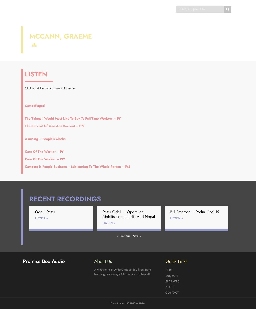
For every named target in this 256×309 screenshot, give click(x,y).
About (135, 9)
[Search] (227, 9)
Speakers (115, 9)
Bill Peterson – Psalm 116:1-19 (194, 212)
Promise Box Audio (36, 9)
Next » (137, 236)
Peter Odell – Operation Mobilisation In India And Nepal (129, 214)
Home (74, 9)
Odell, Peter (45, 212)
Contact (155, 9)
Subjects (93, 9)
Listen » (41, 218)
